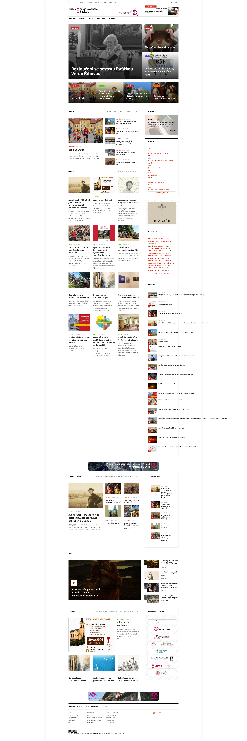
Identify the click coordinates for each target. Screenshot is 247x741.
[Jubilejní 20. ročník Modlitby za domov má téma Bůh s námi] (160, 65)
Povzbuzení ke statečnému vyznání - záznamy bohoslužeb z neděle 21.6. (169, 585)
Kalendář (89, 715)
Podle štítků (90, 722)
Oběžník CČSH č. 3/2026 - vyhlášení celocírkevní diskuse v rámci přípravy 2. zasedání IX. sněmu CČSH (161, 263)
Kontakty (111, 19)
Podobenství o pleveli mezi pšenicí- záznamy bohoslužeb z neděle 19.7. (169, 562)
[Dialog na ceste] (162, 658)
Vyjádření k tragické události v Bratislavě (171, 437)
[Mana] (162, 651)
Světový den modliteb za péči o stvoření (161, 160)
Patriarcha (89, 2)
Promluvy (157, 86)
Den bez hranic (78, 98)
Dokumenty (101, 19)
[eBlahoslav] (162, 636)
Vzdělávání (131, 171)
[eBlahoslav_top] (124, 10)
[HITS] (162, 666)
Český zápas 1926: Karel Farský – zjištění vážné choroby (176, 356)
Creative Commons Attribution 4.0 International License (99, 733)
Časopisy (97, 2)
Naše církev (75, 28)
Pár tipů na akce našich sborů (160, 47)
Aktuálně (72, 19)
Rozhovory (130, 111)
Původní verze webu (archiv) (94, 717)
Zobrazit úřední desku (162, 273)
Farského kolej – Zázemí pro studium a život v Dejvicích (79, 340)
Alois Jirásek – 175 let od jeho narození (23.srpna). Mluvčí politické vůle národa (183, 323)
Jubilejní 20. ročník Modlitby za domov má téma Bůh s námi (159, 71)
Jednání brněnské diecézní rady (158, 190)
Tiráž (70, 722)
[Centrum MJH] (162, 644)
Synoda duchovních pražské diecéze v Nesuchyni (173, 409)
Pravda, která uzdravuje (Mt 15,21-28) (131, 501)
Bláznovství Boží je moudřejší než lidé (170, 400)
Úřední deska (90, 712)
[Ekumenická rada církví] (162, 622)
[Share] (171, 2)
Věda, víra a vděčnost (102, 200)
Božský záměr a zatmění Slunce (168, 384)
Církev (91, 19)
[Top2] (123, 466)
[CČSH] (84, 10)
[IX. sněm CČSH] (162, 213)
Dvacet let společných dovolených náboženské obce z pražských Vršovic (131, 525)
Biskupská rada (153, 175)
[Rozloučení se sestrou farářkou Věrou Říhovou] (105, 51)
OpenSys (123, 733)
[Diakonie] (162, 629)
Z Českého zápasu (110, 717)
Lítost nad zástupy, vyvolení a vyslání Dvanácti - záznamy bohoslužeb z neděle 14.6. (169, 598)
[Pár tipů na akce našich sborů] (160, 38)
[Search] (176, 2)
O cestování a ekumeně (112, 523)
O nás (81, 2)
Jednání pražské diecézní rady (158, 153)
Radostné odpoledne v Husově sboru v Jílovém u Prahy (136, 96)
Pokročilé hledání (73, 715)
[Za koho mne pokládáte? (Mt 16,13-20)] (164, 92)
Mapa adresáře (110, 722)
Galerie (116, 2)
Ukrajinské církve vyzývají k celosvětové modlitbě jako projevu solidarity (127, 143)
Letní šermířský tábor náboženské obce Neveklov (78, 250)
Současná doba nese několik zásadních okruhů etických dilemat (178, 447)
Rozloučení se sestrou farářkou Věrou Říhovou (102, 71)
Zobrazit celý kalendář (162, 193)
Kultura (101, 86)
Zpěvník (104, 2)
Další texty (122, 111)
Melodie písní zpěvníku (112, 712)
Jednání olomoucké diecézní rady (159, 168)
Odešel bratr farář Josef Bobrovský (169, 346)
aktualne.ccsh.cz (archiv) (94, 720)
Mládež (119, 171)
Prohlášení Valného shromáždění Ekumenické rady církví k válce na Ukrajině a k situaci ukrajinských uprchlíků (193, 418)
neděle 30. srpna (161, 9)
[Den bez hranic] (82, 92)
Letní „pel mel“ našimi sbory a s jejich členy (172, 365)
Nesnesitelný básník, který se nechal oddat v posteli (128, 202)
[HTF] (162, 673)
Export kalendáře (110, 720)
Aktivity (82, 19)
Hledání (70, 712)
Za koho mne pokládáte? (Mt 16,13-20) (170, 313)
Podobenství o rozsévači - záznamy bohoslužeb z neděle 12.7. (169, 573)
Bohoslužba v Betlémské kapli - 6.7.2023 (171, 428)
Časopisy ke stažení (111, 715)
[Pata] (123, 696)
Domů (75, 2)
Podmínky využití (73, 717)
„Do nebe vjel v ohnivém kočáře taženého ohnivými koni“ (176, 374)
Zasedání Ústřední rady (156, 182)
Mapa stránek (72, 720)
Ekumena (147, 55)
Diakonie (124, 171)
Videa (110, 2)
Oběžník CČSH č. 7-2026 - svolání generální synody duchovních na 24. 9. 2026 (160, 241)
